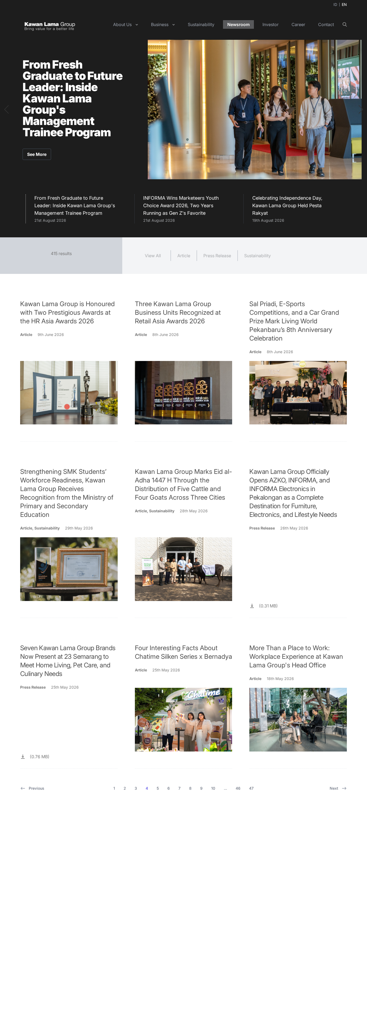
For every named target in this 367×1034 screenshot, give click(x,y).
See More (36, 154)
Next (334, 788)
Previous (36, 788)
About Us (122, 24)
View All (153, 255)
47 (251, 788)
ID (335, 4)
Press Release (217, 255)
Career (298, 24)
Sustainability (201, 24)
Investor (270, 24)
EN (344, 4)
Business (159, 24)
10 (213, 788)
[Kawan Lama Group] (49, 24)
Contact (326, 24)
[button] (6, 109)
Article (183, 255)
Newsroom (238, 24)
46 (238, 788)
